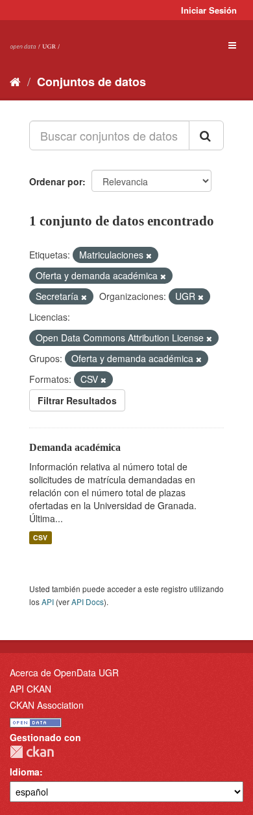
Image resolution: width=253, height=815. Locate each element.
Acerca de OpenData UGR (64, 672)
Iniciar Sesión (209, 10)
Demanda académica (75, 447)
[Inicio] (15, 81)
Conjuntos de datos (91, 81)
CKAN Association (47, 704)
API (48, 601)
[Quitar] (149, 255)
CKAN (32, 752)
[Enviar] (206, 135)
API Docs (87, 601)
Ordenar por (55, 181)
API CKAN (30, 688)
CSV (40, 537)
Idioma (25, 771)
